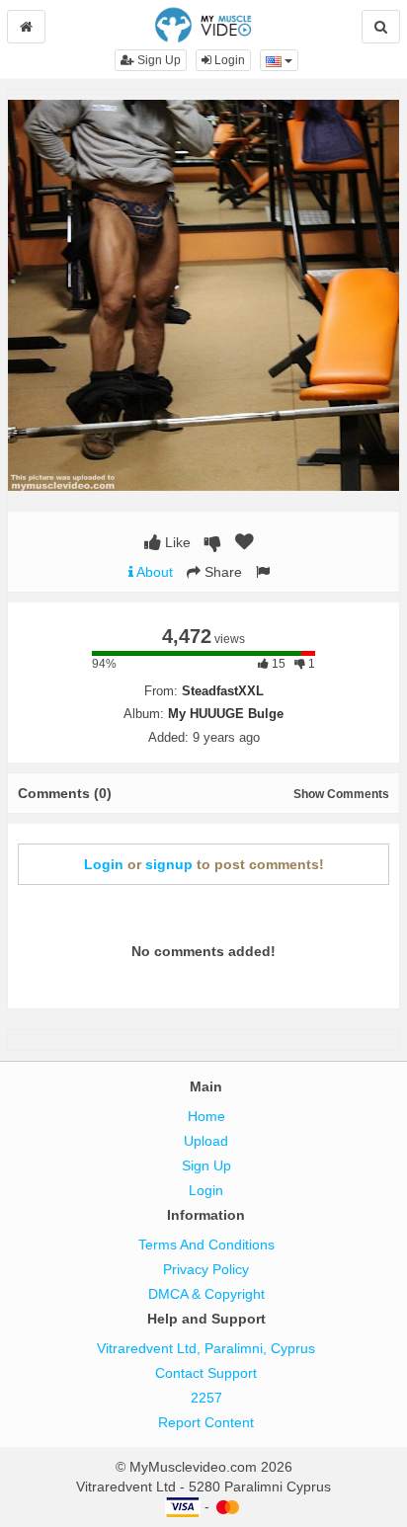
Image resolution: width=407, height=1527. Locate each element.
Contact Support (206, 1373)
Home (206, 1116)
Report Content (206, 1422)
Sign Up (157, 60)
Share (221, 572)
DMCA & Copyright (206, 1294)
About (153, 572)
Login (228, 60)
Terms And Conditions (206, 1244)
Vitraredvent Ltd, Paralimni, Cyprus (206, 1348)
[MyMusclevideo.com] (203, 24)
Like (176, 542)
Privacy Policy (206, 1269)
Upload (206, 1141)
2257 (206, 1398)
